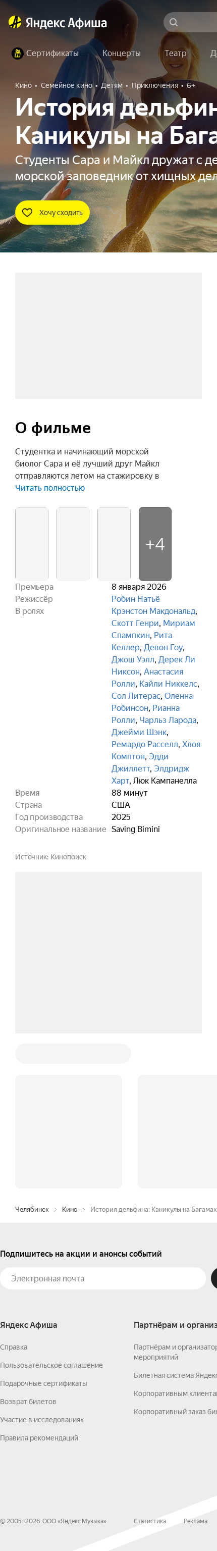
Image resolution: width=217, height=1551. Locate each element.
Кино (69, 1056)
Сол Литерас (136, 696)
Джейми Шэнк (139, 732)
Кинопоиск (68, 857)
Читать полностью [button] (50, 488)
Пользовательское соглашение (51, 1212)
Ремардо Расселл (145, 744)
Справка (13, 1194)
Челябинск (32, 1056)
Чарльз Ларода (167, 720)
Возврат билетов (28, 1249)
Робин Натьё (136, 599)
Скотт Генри (135, 623)
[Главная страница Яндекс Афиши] (15, 22)
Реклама (195, 1368)
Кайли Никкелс (168, 684)
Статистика (150, 1368)
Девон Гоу (163, 647)
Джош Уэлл (133, 659)
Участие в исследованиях (42, 1267)
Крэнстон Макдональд (153, 611)
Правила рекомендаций (39, 1285)
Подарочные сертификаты (43, 1230)
